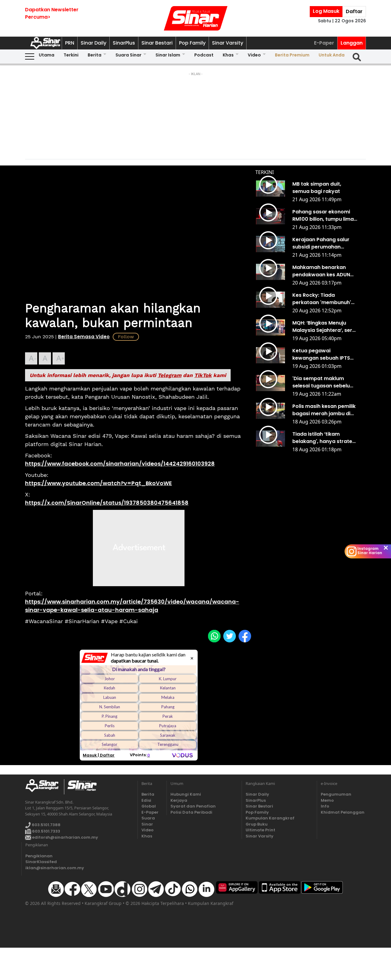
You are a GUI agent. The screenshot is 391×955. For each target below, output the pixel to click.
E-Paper (324, 42)
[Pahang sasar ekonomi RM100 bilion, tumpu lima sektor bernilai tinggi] (270, 216)
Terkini (71, 55)
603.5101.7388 (45, 825)
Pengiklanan (39, 856)
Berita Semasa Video (84, 336)
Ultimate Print (260, 830)
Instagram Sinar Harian (369, 550)
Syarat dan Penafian (193, 806)
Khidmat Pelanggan (331, 812)
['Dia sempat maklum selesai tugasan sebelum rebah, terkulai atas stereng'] (270, 383)
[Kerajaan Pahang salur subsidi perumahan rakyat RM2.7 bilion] (270, 244)
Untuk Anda (332, 55)
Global (148, 806)
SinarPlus (124, 42)
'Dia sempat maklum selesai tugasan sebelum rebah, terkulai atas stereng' (323, 382)
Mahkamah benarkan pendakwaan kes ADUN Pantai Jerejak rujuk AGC (323, 271)
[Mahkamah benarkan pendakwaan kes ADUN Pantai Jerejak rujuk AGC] (270, 272)
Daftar (354, 11)
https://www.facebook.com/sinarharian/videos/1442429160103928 (120, 463)
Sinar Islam (167, 55)
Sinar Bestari (157, 42)
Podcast (204, 55)
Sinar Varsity (227, 42)
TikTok (203, 375)
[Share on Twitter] (229, 636)
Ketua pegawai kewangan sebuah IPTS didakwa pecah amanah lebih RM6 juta (322, 354)
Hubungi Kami (185, 794)
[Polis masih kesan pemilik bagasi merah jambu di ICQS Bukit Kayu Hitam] (270, 411)
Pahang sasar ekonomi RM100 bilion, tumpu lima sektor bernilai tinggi (323, 215)
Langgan (352, 42)
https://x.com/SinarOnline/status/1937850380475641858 (106, 503)
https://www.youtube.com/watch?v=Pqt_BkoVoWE (98, 483)
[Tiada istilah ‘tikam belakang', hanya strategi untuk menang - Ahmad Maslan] (270, 438)
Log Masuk (326, 11)
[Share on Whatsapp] (214, 636)
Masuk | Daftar (99, 755)
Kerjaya (178, 800)
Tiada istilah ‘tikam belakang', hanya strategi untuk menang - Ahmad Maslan (324, 437)
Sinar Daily (93, 42)
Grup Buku (257, 824)
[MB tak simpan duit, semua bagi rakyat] (270, 188)
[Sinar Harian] (195, 18)
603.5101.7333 (45, 831)
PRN (69, 42)
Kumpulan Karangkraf (270, 818)
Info (325, 806)
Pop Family (192, 42)
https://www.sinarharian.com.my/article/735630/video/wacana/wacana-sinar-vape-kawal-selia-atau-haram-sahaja (132, 606)
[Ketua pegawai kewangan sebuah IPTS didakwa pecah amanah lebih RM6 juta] (270, 355)
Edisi (146, 800)
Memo (327, 800)
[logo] (44, 786)
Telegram (169, 375)
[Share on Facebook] (244, 636)
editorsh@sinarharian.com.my (64, 837)
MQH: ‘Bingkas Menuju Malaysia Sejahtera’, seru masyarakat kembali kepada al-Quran (323, 326)
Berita (94, 55)
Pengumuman (331, 794)
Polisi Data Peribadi (191, 812)
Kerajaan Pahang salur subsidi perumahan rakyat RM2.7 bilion (320, 243)
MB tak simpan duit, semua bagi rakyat (316, 187)
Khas (228, 55)
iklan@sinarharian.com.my (54, 868)
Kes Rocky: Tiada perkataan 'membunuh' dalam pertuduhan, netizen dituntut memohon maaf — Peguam (321, 299)
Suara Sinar (128, 55)
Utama (46, 55)
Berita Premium (292, 55)
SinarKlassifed (41, 862)
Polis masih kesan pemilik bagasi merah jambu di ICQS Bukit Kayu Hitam (324, 410)
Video (254, 55)
